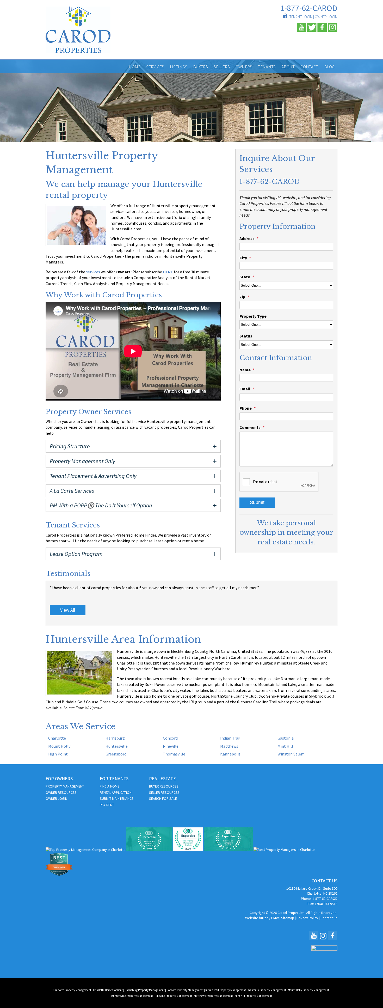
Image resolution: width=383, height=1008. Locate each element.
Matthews (229, 746)
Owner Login (326, 16)
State (244, 276)
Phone (245, 408)
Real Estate (162, 779)
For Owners (59, 779)
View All (67, 610)
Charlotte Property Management (72, 990)
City (243, 257)
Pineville (170, 746)
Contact (309, 67)
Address (247, 238)
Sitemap (287, 917)
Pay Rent (107, 804)
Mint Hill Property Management (253, 996)
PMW (275, 917)
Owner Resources (61, 792)
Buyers (200, 67)
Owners (244, 67)
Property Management (65, 786)
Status (245, 336)
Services (155, 67)
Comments (250, 427)
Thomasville (174, 754)
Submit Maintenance (116, 798)
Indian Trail (230, 738)
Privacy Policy (307, 917)
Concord (170, 738)
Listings (178, 67)
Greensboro (116, 754)
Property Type (253, 316)
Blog (329, 67)
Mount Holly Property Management (308, 990)
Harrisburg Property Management (145, 990)
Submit (257, 502)
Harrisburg (115, 738)
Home (134, 67)
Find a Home (109, 786)
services (93, 271)
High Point (58, 754)
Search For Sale (163, 798)
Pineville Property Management (173, 996)
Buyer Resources (163, 786)
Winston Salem (291, 754)
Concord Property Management (184, 990)
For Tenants (114, 779)
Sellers (222, 67)
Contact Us (328, 917)
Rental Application (116, 792)
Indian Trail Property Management (225, 990)
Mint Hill (285, 746)
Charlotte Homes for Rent (108, 990)
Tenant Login (300, 16)
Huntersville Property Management (132, 996)
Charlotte (57, 738)
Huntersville (117, 746)
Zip (242, 296)
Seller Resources (164, 792)
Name (245, 369)
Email (244, 388)
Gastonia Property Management (267, 990)
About (288, 67)
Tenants (267, 67)
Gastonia (285, 738)
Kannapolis (230, 754)
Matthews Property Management (213, 996)
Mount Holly (59, 746)
